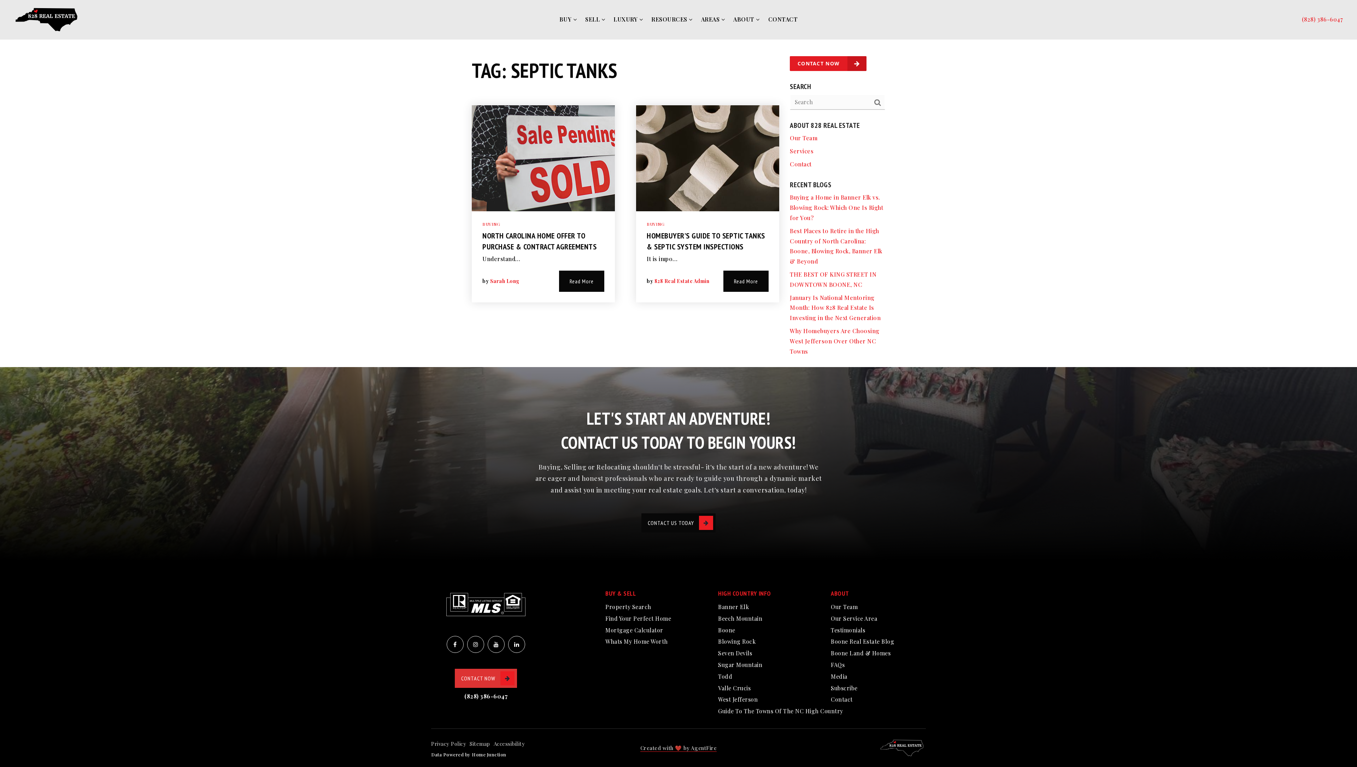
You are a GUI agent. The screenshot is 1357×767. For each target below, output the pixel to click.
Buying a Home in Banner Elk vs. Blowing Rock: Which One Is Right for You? (836, 208)
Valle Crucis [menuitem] (734, 688)
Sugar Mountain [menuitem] (740, 664)
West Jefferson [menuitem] (738, 699)
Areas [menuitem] (711, 19)
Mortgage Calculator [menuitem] (634, 630)
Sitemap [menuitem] (480, 743)
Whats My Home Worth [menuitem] (636, 641)
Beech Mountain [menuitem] (740, 618)
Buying (491, 224)
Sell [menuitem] (593, 19)
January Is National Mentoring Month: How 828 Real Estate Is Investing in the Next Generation (835, 308)
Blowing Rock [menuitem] (737, 641)
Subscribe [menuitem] (844, 688)
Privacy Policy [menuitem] (448, 743)
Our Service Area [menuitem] (854, 618)
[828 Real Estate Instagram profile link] (475, 644)
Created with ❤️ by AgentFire (678, 747)
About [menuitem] (744, 19)
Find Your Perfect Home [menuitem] (638, 618)
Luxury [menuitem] (626, 19)
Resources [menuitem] (670, 19)
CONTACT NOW (478, 678)
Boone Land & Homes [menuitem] (861, 653)
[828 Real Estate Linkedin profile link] (516, 644)
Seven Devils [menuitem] (735, 653)
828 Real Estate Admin (682, 281)
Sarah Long (504, 281)
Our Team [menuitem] (803, 138)
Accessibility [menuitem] (509, 743)
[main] (678, 183)
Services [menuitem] (801, 151)
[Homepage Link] (47, 19)
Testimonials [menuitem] (848, 630)
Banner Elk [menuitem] (733, 606)
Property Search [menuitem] (628, 606)
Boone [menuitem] (726, 630)
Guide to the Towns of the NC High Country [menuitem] (780, 711)
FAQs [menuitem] (838, 664)
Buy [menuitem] (566, 19)
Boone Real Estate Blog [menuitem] (862, 641)
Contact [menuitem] (783, 19)
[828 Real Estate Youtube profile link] (496, 644)
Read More (582, 281)
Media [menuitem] (839, 676)
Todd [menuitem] (725, 676)
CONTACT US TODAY (671, 522)
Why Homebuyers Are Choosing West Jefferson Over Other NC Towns (835, 341)
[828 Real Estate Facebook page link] (455, 644)
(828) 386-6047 (1322, 19)
